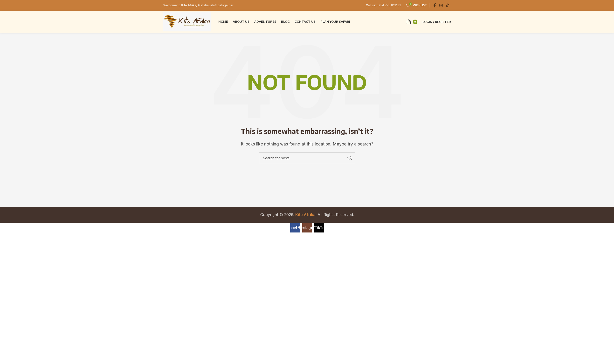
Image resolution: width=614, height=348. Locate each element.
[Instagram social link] (441, 5)
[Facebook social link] (435, 5)
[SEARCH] (349, 157)
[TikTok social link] (447, 5)
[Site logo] (187, 21)
